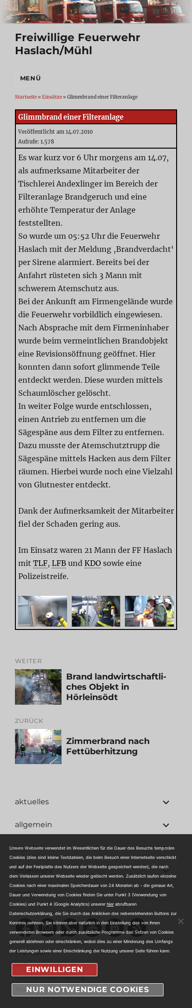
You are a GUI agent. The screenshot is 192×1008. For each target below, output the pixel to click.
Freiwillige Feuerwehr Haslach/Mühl (77, 44)
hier (110, 904)
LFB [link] (59, 563)
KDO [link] (92, 563)
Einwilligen (54, 969)
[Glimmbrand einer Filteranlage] (42, 613)
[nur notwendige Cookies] (180, 921)
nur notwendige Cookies (87, 989)
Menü (30, 78)
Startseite (26, 97)
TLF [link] (40, 563)
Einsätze (52, 97)
